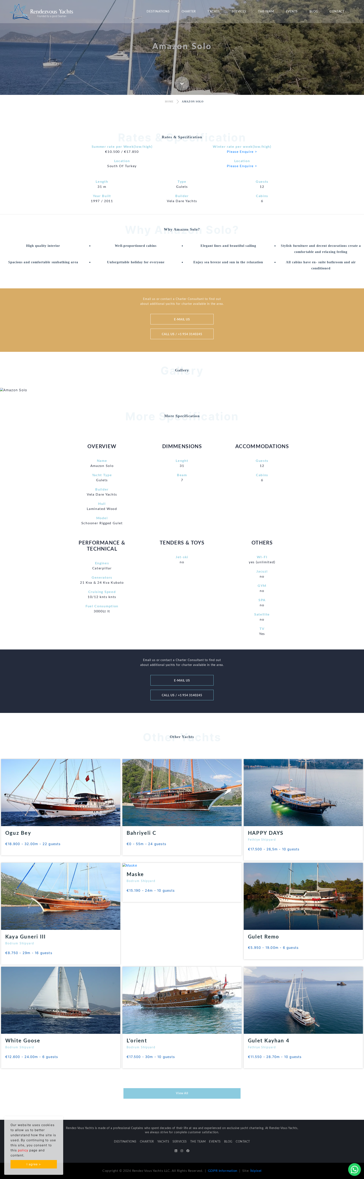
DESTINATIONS (158, 11)
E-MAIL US (182, 319)
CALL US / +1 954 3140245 (182, 334)
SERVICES (239, 11)
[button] (27, 390)
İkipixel (256, 1170)
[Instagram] (182, 1150)
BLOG (313, 11)
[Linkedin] (176, 1150)
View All (182, 1093)
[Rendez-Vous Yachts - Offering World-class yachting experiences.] (41, 11)
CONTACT (337, 11)
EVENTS (292, 11)
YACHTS (214, 11)
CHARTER (189, 11)
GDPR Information (222, 1170)
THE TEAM (266, 11)
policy (23, 1150)
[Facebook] (187, 1150)
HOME (169, 101)
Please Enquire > (242, 151)
